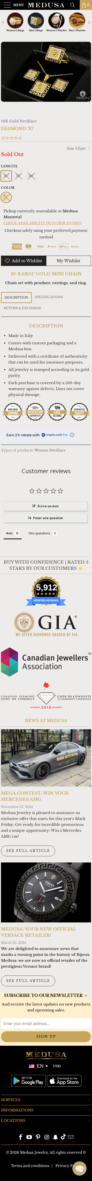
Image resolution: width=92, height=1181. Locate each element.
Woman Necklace (50, 450)
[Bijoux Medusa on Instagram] (47, 1137)
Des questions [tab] (39, 533)
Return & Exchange (22, 308)
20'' (31, 176)
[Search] (74, 5)
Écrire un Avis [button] (48, 506)
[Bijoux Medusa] (46, 5)
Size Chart (76, 148)
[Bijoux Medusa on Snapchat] (55, 1137)
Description (16, 297)
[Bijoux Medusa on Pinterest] (38, 1137)
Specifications (49, 297)
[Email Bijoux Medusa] (71, 1137)
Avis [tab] (9, 533)
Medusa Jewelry (34, 1152)
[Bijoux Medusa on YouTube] (29, 1137)
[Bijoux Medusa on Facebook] (20, 1137)
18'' (18, 176)
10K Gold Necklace (19, 121)
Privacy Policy (68, 1166)
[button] (79, 1168)
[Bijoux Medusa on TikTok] (63, 1137)
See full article (28, 850)
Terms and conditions (30, 1166)
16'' (6, 176)
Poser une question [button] (48, 518)
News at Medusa (46, 720)
